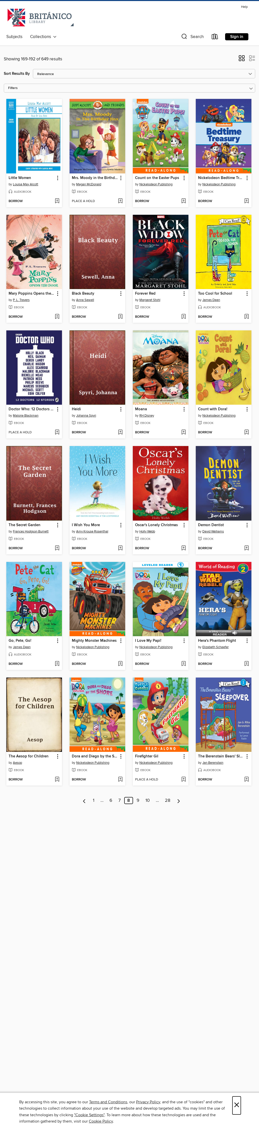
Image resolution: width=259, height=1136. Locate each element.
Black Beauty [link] (83, 293)
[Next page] (179, 800)
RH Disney (146, 416)
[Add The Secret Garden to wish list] (57, 548)
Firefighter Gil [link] (146, 756)
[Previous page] (84, 800)
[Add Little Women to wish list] (57, 201)
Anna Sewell (85, 300)
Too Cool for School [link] (215, 293)
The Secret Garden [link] (24, 525)
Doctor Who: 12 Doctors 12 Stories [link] (32, 409)
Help (244, 7)
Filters (13, 88)
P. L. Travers (21, 300)
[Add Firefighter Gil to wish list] (183, 779)
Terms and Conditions (108, 1102)
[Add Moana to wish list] (183, 432)
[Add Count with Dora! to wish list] (246, 432)
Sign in (236, 37)
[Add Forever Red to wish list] (183, 317)
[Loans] (215, 38)
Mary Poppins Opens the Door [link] (32, 293)
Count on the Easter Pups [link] (157, 178)
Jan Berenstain (212, 763)
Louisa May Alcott (25, 184)
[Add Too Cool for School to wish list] (246, 317)
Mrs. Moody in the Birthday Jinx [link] (95, 178)
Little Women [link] (20, 178)
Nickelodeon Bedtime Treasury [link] (221, 178)
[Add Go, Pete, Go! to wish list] (57, 664)
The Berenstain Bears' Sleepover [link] (221, 756)
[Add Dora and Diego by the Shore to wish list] (120, 779)
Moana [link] (141, 409)
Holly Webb (147, 531)
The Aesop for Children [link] (29, 756)
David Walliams (213, 531)
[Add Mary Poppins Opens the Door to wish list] (57, 317)
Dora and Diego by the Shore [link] (95, 756)
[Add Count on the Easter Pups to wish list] (183, 201)
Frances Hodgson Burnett (31, 531)
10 (147, 800)
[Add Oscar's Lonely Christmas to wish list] (183, 548)
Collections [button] (41, 37)
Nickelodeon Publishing (155, 184)
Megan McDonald (88, 184)
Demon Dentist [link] (211, 525)
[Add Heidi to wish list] (120, 432)
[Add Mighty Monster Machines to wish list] (120, 664)
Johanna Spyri (86, 416)
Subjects (14, 37)
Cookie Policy (101, 1121)
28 (167, 800)
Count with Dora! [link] (212, 409)
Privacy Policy (148, 1102)
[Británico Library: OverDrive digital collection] (41, 17)
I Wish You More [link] (86, 525)
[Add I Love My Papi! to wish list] (183, 664)
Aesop (17, 763)
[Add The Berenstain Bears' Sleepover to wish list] (246, 779)
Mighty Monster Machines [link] (94, 640)
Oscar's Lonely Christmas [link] (156, 525)
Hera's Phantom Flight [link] (217, 640)
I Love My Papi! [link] (148, 640)
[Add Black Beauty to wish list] (120, 317)
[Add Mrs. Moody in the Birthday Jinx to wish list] (120, 201)
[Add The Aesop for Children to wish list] (57, 779)
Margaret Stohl (149, 300)
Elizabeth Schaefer (215, 647)
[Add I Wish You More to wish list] (120, 548)
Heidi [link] (76, 409)
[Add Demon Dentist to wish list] (246, 548)
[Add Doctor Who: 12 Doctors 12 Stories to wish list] (57, 432)
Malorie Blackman (25, 416)
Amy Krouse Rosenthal (92, 531)
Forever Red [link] (145, 293)
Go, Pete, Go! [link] (20, 640)
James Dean (211, 300)
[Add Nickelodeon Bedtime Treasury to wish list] (246, 201)
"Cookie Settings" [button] (89, 1114)
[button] (192, 38)
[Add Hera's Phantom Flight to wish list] (246, 664)
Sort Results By (17, 73)
